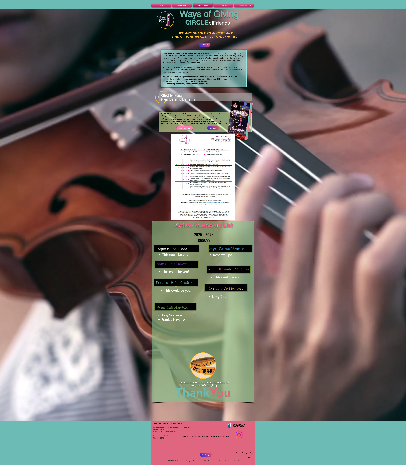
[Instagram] (239, 434)
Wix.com (241, 461)
